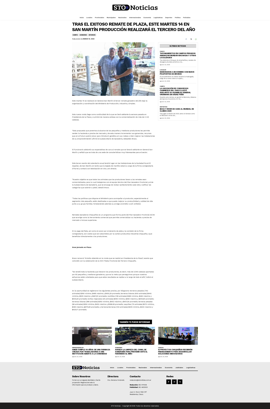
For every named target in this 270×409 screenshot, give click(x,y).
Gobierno (83, 35)
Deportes (163, 107)
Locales (163, 70)
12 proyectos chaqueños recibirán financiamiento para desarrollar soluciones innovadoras (175, 352)
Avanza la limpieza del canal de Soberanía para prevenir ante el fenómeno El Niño (131, 352)
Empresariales (78, 347)
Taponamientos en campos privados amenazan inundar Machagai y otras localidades (178, 55)
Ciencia (160, 347)
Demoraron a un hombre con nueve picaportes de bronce (177, 73)
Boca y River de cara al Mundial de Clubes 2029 (177, 110)
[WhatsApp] (196, 39)
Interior (92, 35)
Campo (75, 35)
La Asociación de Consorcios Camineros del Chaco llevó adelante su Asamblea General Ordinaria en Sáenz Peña (175, 91)
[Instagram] (174, 381)
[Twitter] (191, 39)
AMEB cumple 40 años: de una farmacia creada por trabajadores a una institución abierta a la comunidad (91, 352)
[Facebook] (186, 39)
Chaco (162, 51)
